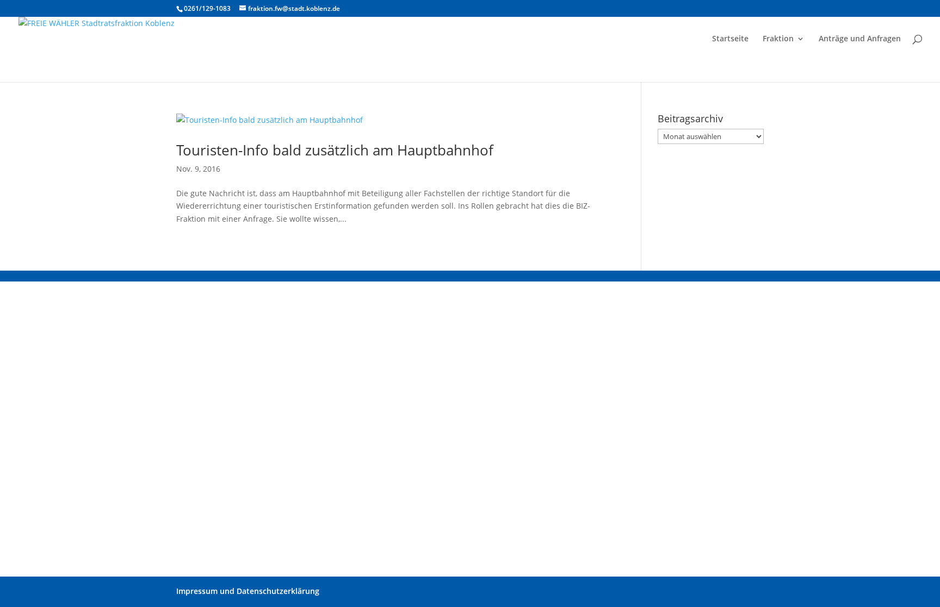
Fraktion (778, 39)
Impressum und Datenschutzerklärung (247, 591)
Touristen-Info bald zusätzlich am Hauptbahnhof (334, 150)
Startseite (730, 39)
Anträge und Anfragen (860, 39)
